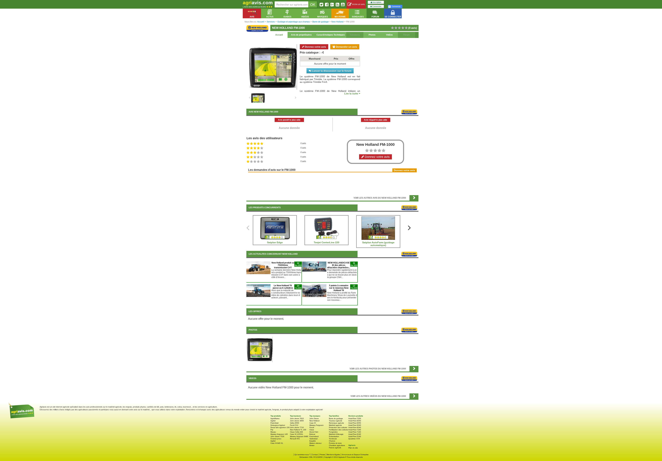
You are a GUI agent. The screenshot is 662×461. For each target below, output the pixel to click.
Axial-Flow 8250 (354, 421)
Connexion (376, 6)
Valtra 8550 (294, 423)
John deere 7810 (297, 418)
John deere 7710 (297, 427)
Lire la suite (351, 93)
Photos (372, 35)
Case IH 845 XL (276, 443)
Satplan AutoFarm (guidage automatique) (378, 244)
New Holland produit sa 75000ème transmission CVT (283, 265)
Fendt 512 (294, 425)
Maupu (273, 432)
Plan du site (353, 448)
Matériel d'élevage (336, 434)
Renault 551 (295, 439)
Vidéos (389, 35)
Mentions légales (333, 454)
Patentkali (274, 423)
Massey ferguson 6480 (299, 436)
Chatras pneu (275, 439)
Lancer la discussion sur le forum (331, 70)
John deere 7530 (277, 436)
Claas (311, 430)
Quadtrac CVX (354, 439)
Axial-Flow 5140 (354, 436)
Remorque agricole (336, 423)
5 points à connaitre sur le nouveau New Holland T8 (338, 288)
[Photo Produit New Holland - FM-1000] (259, 349)
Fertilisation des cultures (338, 430)
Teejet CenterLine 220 (326, 242)
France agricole (335, 448)
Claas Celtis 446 (296, 432)
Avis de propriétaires (301, 35)
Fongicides (333, 432)
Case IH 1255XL (296, 434)
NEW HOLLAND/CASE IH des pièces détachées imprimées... (338, 265)
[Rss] (337, 4)
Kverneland (314, 436)
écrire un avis (358, 4)
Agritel (272, 421)
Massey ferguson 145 (279, 434)
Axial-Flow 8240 (354, 427)
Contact (315, 454)
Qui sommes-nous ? (302, 454)
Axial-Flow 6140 (354, 434)
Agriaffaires (274, 418)
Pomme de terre (335, 443)
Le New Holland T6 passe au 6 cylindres (283, 286)
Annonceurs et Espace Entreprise (355, 454)
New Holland (314, 421)
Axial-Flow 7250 (354, 418)
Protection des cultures (338, 427)
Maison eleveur (315, 443)
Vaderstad (313, 439)
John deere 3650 (297, 421)
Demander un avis (346, 46)
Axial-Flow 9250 (354, 423)
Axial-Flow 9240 (354, 425)
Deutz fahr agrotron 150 (280, 427)
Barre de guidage (336, 418)
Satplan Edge (275, 242)
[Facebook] (327, 4)
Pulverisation (334, 436)
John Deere (314, 418)
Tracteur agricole (335, 421)
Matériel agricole (335, 425)
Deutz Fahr (313, 432)
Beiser (311, 445)
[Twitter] (321, 4)
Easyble (312, 441)
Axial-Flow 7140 (354, 432)
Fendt (311, 427)
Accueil (279, 35)
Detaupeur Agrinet (277, 425)
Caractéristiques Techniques (331, 35)
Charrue (332, 441)
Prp (271, 430)
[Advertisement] (332, 183)
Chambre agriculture (337, 445)
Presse (322, 454)
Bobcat (312, 434)
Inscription (376, 2)
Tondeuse (333, 439)
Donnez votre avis (315, 46)
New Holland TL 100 (298, 430)
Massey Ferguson (316, 425)
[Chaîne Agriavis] (343, 4)
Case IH (312, 423)
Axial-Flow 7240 (354, 430)
